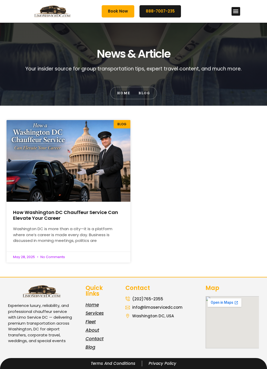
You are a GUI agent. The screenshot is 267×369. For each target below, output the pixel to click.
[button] (236, 11)
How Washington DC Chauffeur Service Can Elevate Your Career (65, 215)
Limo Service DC (32, 317)
